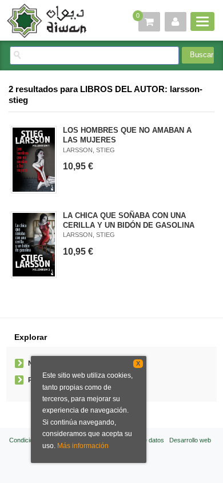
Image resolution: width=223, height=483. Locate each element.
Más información (83, 446)
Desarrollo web (190, 440)
